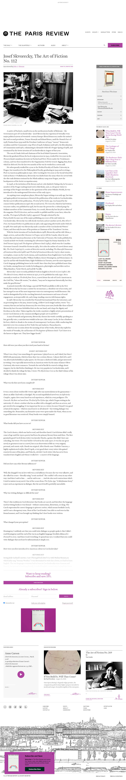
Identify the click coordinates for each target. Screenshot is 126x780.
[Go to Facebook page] (10, 707)
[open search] (104, 45)
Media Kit (65, 708)
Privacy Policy (100, 776)
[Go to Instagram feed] (5, 707)
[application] (21, 683)
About (64, 45)
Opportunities (108, 706)
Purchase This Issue (109, 91)
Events (87, 32)
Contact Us (46, 710)
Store (114, 32)
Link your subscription (38, 603)
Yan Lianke (89, 657)
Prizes (85, 708)
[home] (36, 34)
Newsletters (105, 32)
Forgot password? (67, 603)
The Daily (7, 45)
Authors (41, 45)
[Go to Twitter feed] (15, 707)
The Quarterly (24, 45)
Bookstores (86, 710)
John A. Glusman (18, 66)
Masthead (86, 706)
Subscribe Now (35, 769)
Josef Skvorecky (18, 56)
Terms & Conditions (116, 776)
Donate (95, 32)
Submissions (66, 710)
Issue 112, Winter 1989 (66, 66)
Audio (53, 45)
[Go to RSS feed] (25, 707)
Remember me (10, 603)
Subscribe (115, 45)
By (86, 655)
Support (45, 708)
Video (105, 708)
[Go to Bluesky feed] (20, 707)
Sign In (120, 32)
